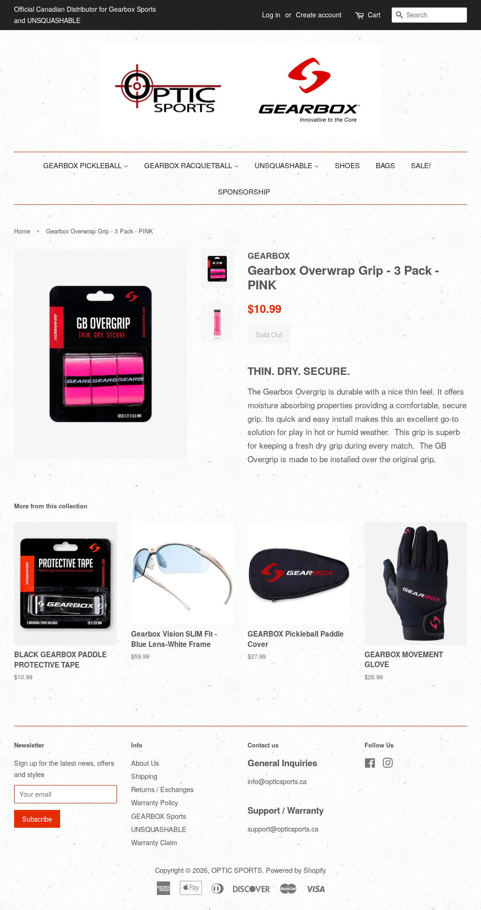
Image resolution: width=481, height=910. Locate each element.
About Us (145, 763)
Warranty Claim (154, 842)
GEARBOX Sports (158, 816)
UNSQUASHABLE (284, 165)
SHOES (347, 165)
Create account (318, 14)
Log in (271, 14)
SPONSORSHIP (244, 191)
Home (22, 230)
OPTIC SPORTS (236, 870)
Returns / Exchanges (162, 789)
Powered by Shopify (296, 870)
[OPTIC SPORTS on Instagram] (387, 764)
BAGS (385, 165)
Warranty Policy (154, 802)
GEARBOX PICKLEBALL (83, 165)
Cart (374, 14)
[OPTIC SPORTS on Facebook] (370, 764)
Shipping (144, 776)
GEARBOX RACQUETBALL (189, 165)
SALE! (421, 165)
